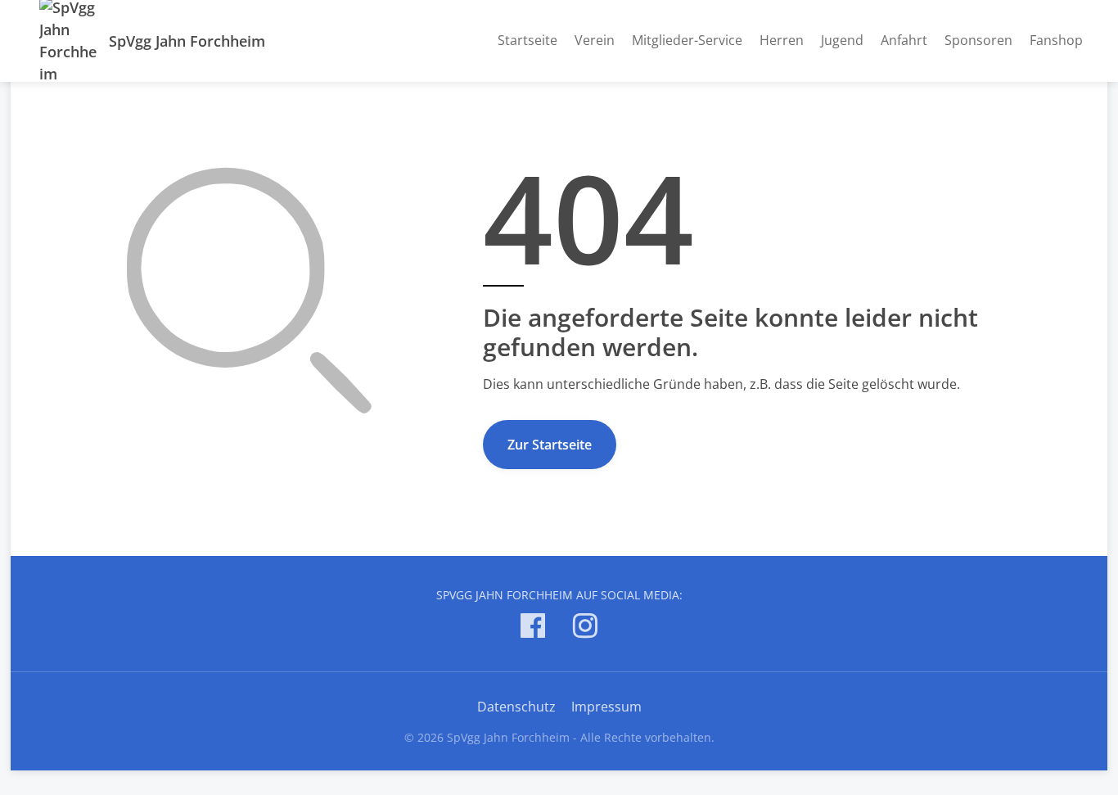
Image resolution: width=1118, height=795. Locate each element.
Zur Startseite (549, 445)
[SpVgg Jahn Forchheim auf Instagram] (585, 628)
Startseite (527, 40)
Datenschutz (516, 707)
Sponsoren (978, 40)
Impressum (606, 707)
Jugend (842, 40)
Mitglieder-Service (687, 40)
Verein (595, 40)
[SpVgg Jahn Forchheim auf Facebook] (533, 628)
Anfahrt (904, 40)
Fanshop (1056, 40)
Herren (782, 40)
